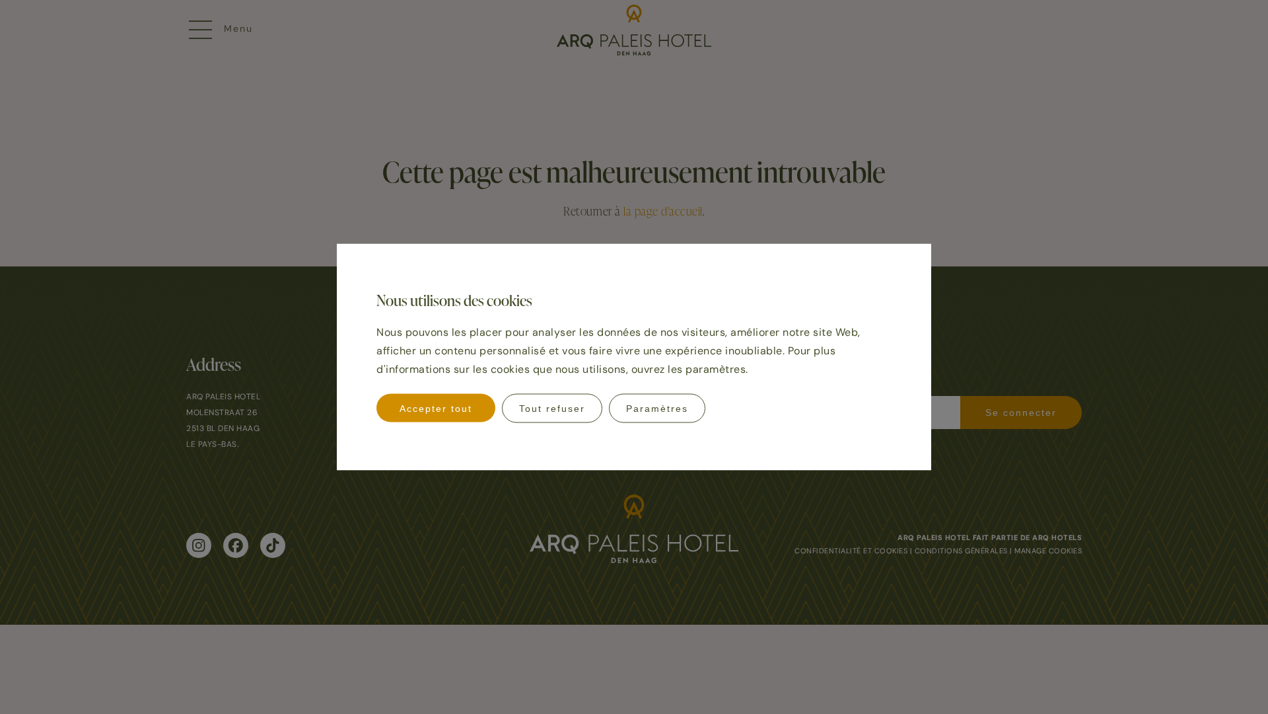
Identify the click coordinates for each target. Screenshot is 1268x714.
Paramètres (657, 408)
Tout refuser (552, 408)
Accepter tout (436, 408)
